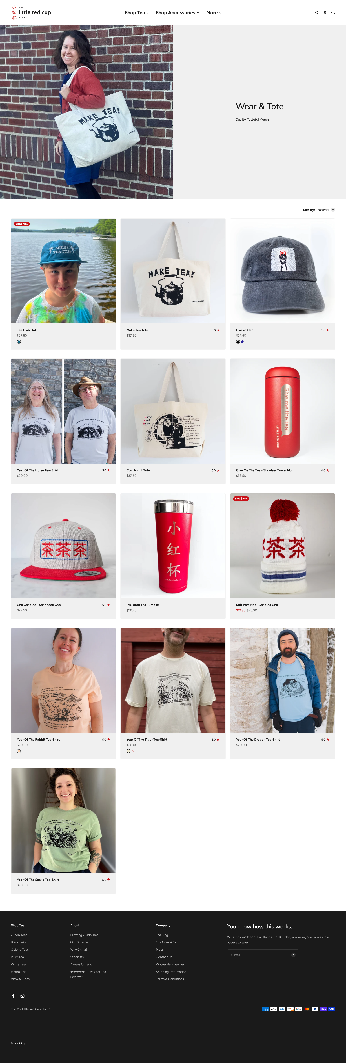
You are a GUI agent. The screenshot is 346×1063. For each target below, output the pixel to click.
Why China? (78, 950)
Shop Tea (135, 13)
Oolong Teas (20, 950)
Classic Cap (244, 330)
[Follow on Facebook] (13, 995)
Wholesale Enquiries (170, 964)
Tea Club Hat (26, 330)
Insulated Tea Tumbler (143, 605)
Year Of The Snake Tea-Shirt (38, 880)
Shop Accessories (175, 13)
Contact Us (164, 957)
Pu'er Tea (17, 957)
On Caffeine (79, 942)
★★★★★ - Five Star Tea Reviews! (88, 974)
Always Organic (81, 964)
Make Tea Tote (137, 330)
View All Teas (20, 979)
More (212, 13)
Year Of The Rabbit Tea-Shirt (38, 740)
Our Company (166, 942)
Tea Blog (162, 935)
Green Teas (19, 935)
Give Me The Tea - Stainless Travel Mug (265, 470)
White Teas (19, 964)
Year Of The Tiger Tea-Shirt (147, 740)
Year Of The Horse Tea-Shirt (38, 470)
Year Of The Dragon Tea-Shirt (258, 740)
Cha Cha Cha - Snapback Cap (39, 605)
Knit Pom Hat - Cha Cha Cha (257, 605)
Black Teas (18, 942)
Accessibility (18, 1043)
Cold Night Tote (138, 470)
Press (159, 950)
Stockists (77, 957)
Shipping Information (171, 972)
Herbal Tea (18, 972)
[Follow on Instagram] (22, 995)
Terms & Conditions (170, 979)
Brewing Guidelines (84, 935)
